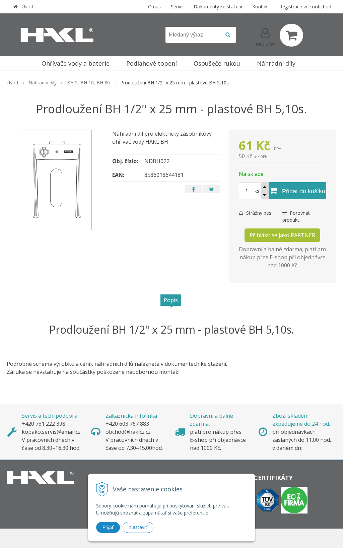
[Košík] (291, 35)
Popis (171, 300)
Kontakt (260, 6)
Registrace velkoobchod (305, 6)
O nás (154, 6)
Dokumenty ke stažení (218, 6)
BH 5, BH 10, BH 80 (88, 82)
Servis (177, 6)
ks (257, 191)
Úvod (27, 6)
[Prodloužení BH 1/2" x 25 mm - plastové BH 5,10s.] (56, 180)
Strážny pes (258, 213)
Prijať (108, 527)
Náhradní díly (42, 82)
